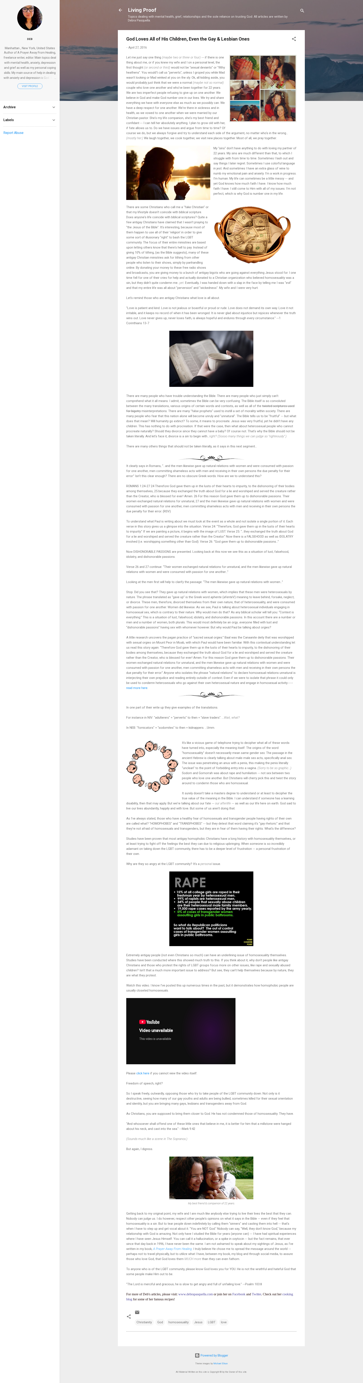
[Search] (302, 11)
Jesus (198, 1322)
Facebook (238, 1294)
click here (142, 1073)
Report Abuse (13, 133)
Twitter (256, 1294)
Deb (30, 39)
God (160, 1322)
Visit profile (30, 86)
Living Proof (142, 10)
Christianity (144, 1322)
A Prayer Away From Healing (172, 1249)
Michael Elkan (220, 1363)
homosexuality (178, 1322)
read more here (136, 688)
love (224, 1322)
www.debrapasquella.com (195, 1294)
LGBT (212, 1322)
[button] (293, 39)
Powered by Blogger (214, 1355)
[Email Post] (137, 1314)
